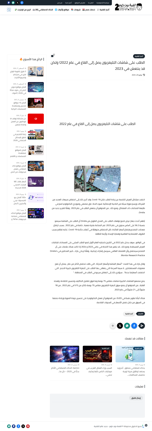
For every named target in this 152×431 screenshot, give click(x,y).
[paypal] (8, 2)
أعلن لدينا (68, 2)
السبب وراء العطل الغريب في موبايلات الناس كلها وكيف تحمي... (99, 371)
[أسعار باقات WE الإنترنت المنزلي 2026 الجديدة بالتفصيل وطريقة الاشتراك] (36, 182)
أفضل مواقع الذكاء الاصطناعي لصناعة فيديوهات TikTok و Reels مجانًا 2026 (18, 216)
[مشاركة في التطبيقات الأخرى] (113, 326)
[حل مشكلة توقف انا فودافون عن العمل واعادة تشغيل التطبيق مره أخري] (36, 119)
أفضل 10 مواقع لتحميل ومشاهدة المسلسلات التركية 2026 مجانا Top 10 (18, 106)
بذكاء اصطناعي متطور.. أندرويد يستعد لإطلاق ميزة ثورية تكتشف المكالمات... (131, 371)
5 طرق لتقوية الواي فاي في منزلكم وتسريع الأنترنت (18, 74)
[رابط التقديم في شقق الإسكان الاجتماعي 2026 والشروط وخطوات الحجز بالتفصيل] (36, 134)
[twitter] (17, 2)
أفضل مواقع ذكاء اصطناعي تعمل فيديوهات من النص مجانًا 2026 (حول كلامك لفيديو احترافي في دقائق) (18, 169)
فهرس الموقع (80, 2)
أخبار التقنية (139, 56)
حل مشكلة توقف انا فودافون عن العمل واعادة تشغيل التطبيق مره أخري (18, 121)
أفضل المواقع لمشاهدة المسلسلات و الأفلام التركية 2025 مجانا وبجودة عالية (18, 153)
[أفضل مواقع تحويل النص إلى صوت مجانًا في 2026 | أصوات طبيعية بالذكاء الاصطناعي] (36, 87)
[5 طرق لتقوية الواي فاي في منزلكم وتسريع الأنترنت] (36, 71)
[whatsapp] (13, 2)
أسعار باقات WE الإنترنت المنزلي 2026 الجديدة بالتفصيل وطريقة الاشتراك (19, 184)
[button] (134, 326)
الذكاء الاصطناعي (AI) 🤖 (43, 10)
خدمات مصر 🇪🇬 (88, 10)
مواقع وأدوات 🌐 (62, 10)
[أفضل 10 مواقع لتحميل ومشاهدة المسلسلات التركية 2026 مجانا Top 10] (36, 103)
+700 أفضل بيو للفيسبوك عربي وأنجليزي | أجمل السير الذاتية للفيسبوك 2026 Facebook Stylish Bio (18, 200)
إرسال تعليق (136, 398)
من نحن (59, 2)
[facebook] (22, 2)
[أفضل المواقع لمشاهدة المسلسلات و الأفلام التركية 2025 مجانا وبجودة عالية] (36, 150)
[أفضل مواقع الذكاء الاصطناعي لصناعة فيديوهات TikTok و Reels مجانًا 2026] (36, 213)
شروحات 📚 (76, 10)
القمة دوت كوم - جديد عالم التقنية (108, 426)
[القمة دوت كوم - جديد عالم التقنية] (128, 7)
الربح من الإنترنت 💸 (22, 10)
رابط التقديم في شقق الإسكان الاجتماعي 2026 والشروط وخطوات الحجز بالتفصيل (19, 137)
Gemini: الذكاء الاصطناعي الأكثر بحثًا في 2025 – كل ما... (65, 369)
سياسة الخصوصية (103, 2)
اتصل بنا (90, 2)
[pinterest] (28, 426)
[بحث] (9, 10)
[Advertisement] (76, 35)
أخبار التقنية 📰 (103, 10)
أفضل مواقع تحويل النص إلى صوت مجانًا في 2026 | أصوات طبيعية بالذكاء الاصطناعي (18, 90)
